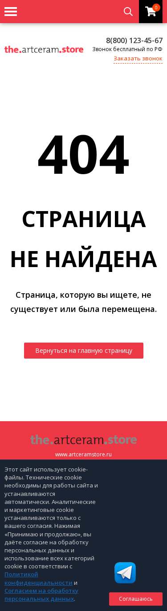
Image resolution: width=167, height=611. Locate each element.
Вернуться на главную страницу (83, 350)
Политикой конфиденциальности (38, 578)
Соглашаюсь (136, 599)
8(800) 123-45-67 (134, 40)
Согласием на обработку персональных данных (41, 595)
